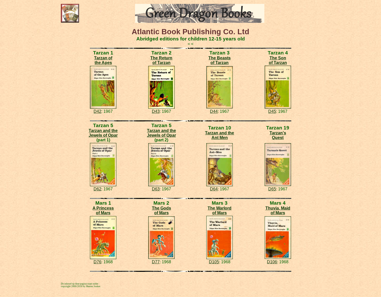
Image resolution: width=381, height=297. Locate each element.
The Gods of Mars (161, 210)
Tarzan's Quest (278, 135)
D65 (272, 189)
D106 (272, 262)
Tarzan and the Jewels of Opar (103, 132)
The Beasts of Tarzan (219, 60)
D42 (97, 111)
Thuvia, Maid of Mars (277, 210)
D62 (97, 189)
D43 (156, 111)
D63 (156, 189)
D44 (214, 111)
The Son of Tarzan (278, 60)
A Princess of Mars (103, 210)
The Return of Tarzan (161, 60)
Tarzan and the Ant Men (219, 135)
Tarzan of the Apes (103, 60)
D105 (214, 262)
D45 (272, 111)
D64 (214, 189)
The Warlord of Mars (219, 210)
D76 (97, 262)
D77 (156, 262)
